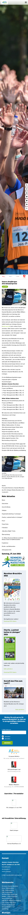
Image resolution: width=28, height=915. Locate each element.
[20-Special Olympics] (9, 276)
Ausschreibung (6, 507)
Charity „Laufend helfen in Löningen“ (12, 517)
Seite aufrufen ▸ (11, 669)
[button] (26, 2)
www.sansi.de (6, 326)
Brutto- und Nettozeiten (8, 546)
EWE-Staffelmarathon (8, 890)
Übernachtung (6, 534)
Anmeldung (5, 909)
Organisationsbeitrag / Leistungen (11, 514)
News (3, 500)
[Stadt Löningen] (14, 825)
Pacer (3, 521)
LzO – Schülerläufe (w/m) (9, 902)
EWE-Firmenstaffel (7, 892)
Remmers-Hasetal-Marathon (10, 886)
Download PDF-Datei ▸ (10, 621)
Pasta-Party (5, 524)
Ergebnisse (5, 543)
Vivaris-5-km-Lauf (7, 898)
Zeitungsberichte (6, 550)
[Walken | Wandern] (14, 780)
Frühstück (5, 527)
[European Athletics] (14, 751)
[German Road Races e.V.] (14, 839)
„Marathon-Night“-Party (8, 531)
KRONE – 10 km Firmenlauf (9, 896)
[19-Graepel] (3, 276)
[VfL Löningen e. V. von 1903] (14, 802)
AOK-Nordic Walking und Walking (11, 900)
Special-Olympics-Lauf (8, 907)
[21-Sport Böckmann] (16, 276)
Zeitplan (4, 510)
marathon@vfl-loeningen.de (14, 875)
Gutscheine (5, 503)
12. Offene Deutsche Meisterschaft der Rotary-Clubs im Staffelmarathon (12, 538)
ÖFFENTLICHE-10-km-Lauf (9, 894)
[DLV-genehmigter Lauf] (14, 764)
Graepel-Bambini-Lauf (8, 905)
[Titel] (4, 2)
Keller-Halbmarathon (8, 888)
